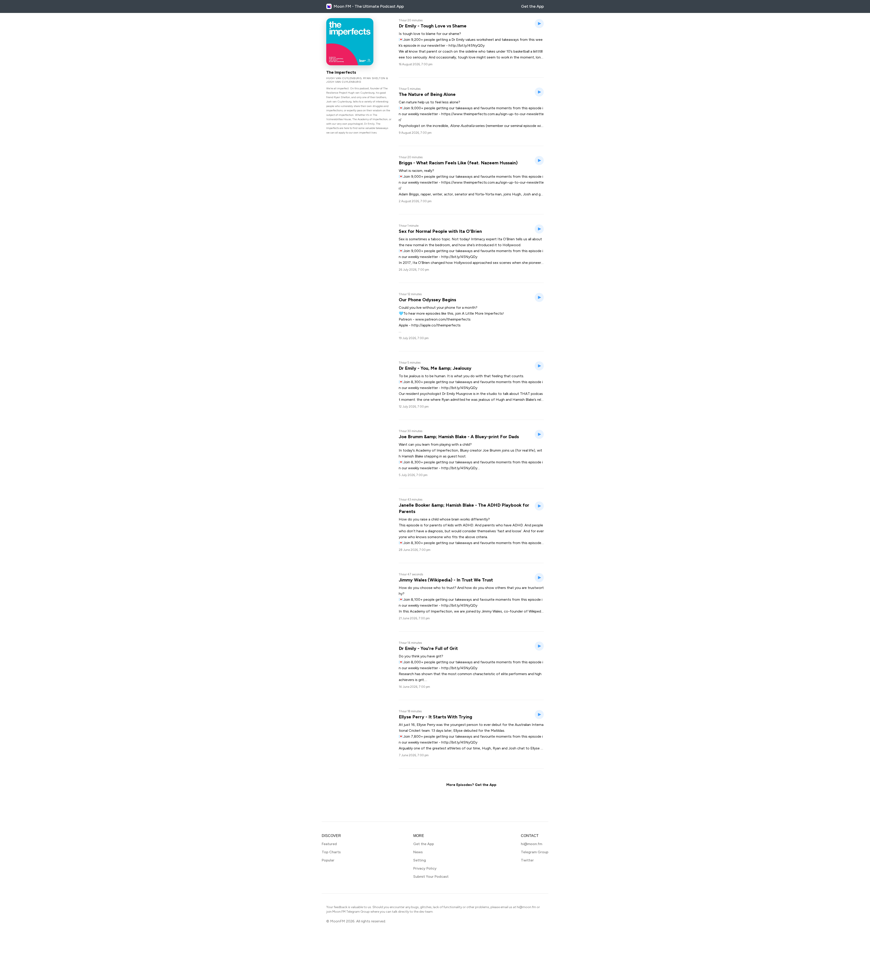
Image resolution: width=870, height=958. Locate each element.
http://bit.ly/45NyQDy (467, 45)
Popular (328, 860)
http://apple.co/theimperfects (436, 325)
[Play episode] (539, 23)
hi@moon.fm (531, 844)
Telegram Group (534, 852)
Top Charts (331, 852)
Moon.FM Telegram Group (351, 912)
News (418, 852)
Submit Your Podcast (431, 876)
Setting (419, 860)
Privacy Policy (425, 868)
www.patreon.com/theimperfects (443, 319)
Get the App (532, 6)
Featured (329, 844)
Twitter (527, 860)
